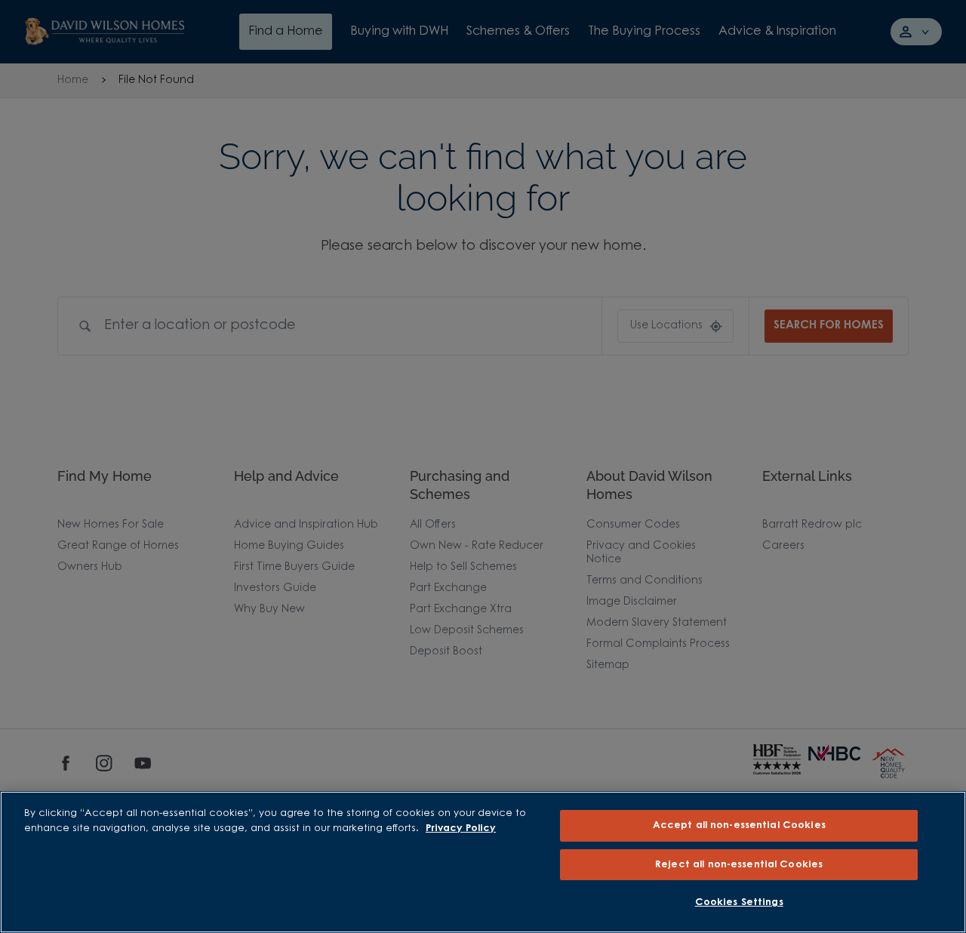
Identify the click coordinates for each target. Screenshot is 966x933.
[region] (483, 862)
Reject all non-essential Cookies (739, 865)
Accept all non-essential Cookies (739, 825)
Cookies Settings (739, 902)
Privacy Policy (461, 828)
